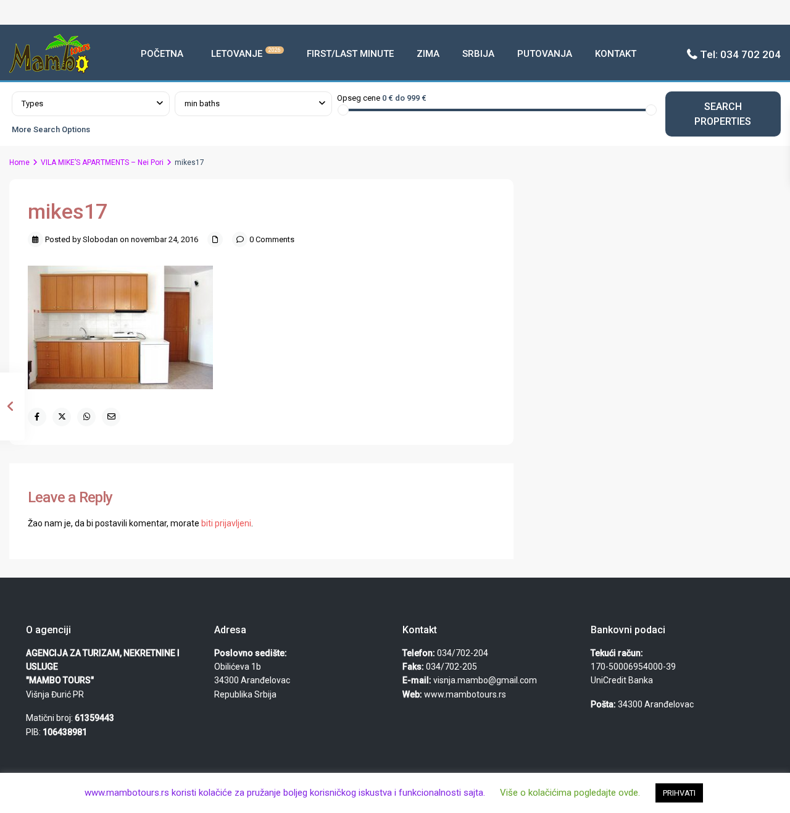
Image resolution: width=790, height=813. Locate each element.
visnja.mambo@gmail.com (485, 680)
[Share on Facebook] (37, 417)
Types (32, 103)
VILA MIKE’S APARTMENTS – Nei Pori (102, 162)
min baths (202, 103)
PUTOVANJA (544, 53)
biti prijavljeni (226, 523)
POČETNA (162, 53)
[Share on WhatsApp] (86, 417)
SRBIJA (478, 53)
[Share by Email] (111, 417)
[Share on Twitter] (61, 417)
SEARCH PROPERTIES (722, 114)
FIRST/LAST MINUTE (350, 53)
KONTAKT (615, 53)
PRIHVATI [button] (679, 793)
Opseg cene (358, 98)
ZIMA (428, 53)
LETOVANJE (246, 53)
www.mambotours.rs (465, 694)
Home (19, 162)
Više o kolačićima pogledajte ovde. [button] (570, 792)
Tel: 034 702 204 (740, 54)
